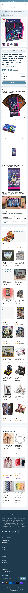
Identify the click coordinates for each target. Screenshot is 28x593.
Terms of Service (5, 567)
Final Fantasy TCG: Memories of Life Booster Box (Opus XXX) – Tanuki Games (20, 397)
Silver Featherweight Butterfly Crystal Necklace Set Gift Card (20, 446)
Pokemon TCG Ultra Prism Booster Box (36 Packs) (20, 263)
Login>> (7, 454)
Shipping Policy (5, 569)
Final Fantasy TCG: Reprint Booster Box (8, 416)
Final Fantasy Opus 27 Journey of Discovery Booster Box (19, 416)
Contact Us (4, 551)
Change (23, 76)
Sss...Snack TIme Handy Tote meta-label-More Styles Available (7, 470)
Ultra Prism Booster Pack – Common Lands (20, 244)
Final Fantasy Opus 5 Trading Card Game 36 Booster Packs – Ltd (19, 359)
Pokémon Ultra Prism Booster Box (19, 340)
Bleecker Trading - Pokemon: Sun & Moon (7, 282)
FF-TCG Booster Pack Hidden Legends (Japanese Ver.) (19, 378)
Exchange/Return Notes (7, 211)
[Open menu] (2, 4)
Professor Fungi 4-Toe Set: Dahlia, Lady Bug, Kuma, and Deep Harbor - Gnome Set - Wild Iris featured (19, 470)
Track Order (4, 556)
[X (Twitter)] (15, 531)
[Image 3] (12, 44)
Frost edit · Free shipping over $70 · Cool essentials (14, 1)
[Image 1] (4, 44)
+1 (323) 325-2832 (5, 540)
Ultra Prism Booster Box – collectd (7, 263)
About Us (4, 549)
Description (4, 89)
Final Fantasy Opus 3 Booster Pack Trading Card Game (8, 397)
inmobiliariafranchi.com (14, 7)
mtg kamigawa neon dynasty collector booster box (14, 11)
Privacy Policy (4, 564)
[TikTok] (12, 531)
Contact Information (6, 571)
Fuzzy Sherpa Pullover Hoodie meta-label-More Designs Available (8, 446)
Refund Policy (4, 562)
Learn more (22, 73)
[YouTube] (9, 531)
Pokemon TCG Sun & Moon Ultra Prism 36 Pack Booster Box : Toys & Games (20, 301)
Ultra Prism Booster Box (7, 319)
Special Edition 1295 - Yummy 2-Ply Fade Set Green (19, 493)
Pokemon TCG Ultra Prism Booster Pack (20, 320)
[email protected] (6, 219)
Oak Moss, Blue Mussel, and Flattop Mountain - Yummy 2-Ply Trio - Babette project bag (7, 493)
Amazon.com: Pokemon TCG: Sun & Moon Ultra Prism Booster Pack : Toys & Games (7, 340)
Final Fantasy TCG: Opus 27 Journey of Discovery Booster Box (8, 378)
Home (2, 11)
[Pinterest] (18, 531)
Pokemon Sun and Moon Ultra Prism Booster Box (7, 359)
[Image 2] (8, 44)
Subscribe (23, 578)
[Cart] (25, 4)
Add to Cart (14, 82)
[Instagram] (6, 531)
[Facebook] (3, 531)
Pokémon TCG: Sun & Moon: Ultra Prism (19, 282)
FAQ (2, 554)
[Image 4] (16, 44)
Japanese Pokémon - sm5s (7, 244)
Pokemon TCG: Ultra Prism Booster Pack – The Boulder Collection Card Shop (8, 301)
